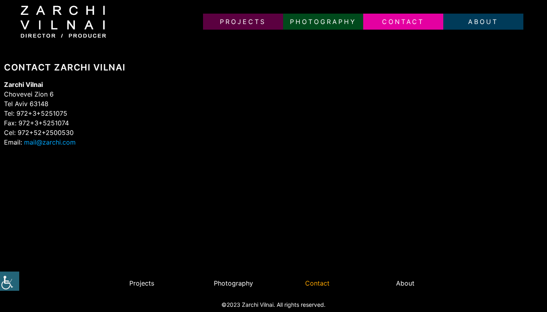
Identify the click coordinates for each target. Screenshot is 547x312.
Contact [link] (403, 22)
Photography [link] (323, 22)
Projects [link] (243, 22)
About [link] (483, 22)
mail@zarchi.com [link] (50, 142)
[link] (9, 281)
